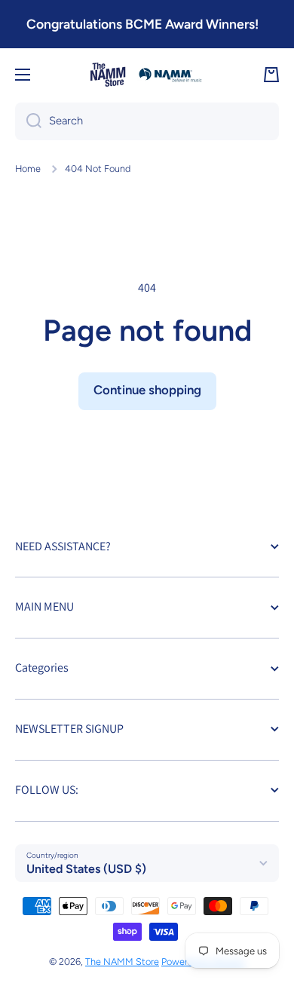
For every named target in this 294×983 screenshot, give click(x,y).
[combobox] (147, 121)
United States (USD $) (86, 869)
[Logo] (147, 75)
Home (28, 168)
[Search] (28, 121)
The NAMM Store (122, 961)
